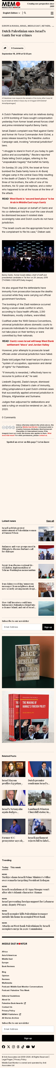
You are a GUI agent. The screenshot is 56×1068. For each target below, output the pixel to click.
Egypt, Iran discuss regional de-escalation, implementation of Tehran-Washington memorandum (18, 567)
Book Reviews (8, 966)
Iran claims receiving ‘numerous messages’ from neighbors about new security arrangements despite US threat (19, 586)
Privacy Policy (8, 1011)
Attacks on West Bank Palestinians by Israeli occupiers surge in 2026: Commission (26, 927)
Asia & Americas (9, 955)
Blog (4, 972)
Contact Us (7, 1007)
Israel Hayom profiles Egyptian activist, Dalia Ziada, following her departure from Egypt (13, 782)
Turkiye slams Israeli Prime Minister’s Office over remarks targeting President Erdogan (26, 879)
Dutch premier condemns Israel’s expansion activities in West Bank (38, 782)
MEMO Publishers (10, 1014)
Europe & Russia (10, 26)
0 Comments (17, 48)
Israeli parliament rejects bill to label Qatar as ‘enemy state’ (38, 839)
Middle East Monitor (30, 427)
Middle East (34, 26)
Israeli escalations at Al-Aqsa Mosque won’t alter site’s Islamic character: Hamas (25, 891)
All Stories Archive (10, 1018)
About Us (6, 999)
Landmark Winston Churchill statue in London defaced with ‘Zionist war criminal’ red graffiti (39, 811)
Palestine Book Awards (12, 1003)
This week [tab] (15, 867)
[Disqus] (28, 479)
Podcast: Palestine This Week (15, 990)
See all (50, 521)
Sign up (48, 627)
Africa (5, 952)
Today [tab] (5, 867)
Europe (5, 962)
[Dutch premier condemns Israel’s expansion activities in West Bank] (39, 769)
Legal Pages (7, 1059)
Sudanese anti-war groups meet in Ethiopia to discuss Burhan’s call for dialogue (18, 549)
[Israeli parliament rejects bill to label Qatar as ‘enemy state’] (39, 826)
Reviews (6, 979)
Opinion (5, 975)
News (4, 874)
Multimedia (7, 983)
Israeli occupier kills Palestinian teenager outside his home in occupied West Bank (25, 915)
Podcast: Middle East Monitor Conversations (22, 987)
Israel (23, 26)
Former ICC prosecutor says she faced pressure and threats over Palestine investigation (13, 839)
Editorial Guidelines (11, 996)
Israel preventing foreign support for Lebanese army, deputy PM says (28, 903)
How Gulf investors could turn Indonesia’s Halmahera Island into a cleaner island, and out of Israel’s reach (19, 605)
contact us (43, 435)
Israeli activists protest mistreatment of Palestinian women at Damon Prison (19, 530)
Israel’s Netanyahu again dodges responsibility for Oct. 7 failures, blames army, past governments (12, 811)
